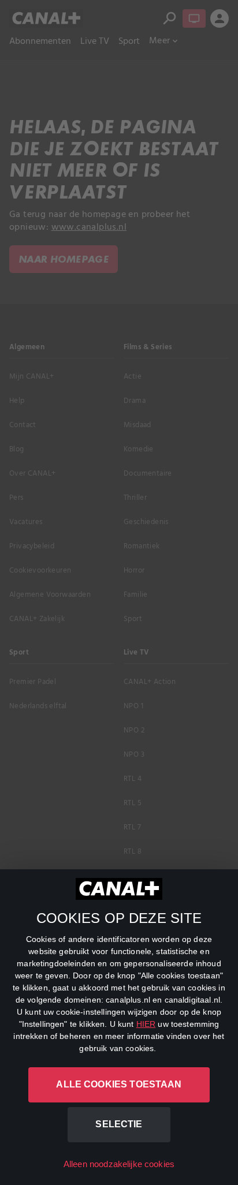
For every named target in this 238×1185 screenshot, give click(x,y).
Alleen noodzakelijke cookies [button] (119, 1164)
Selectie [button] (118, 1124)
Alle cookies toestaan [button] (118, 1084)
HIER (146, 1024)
